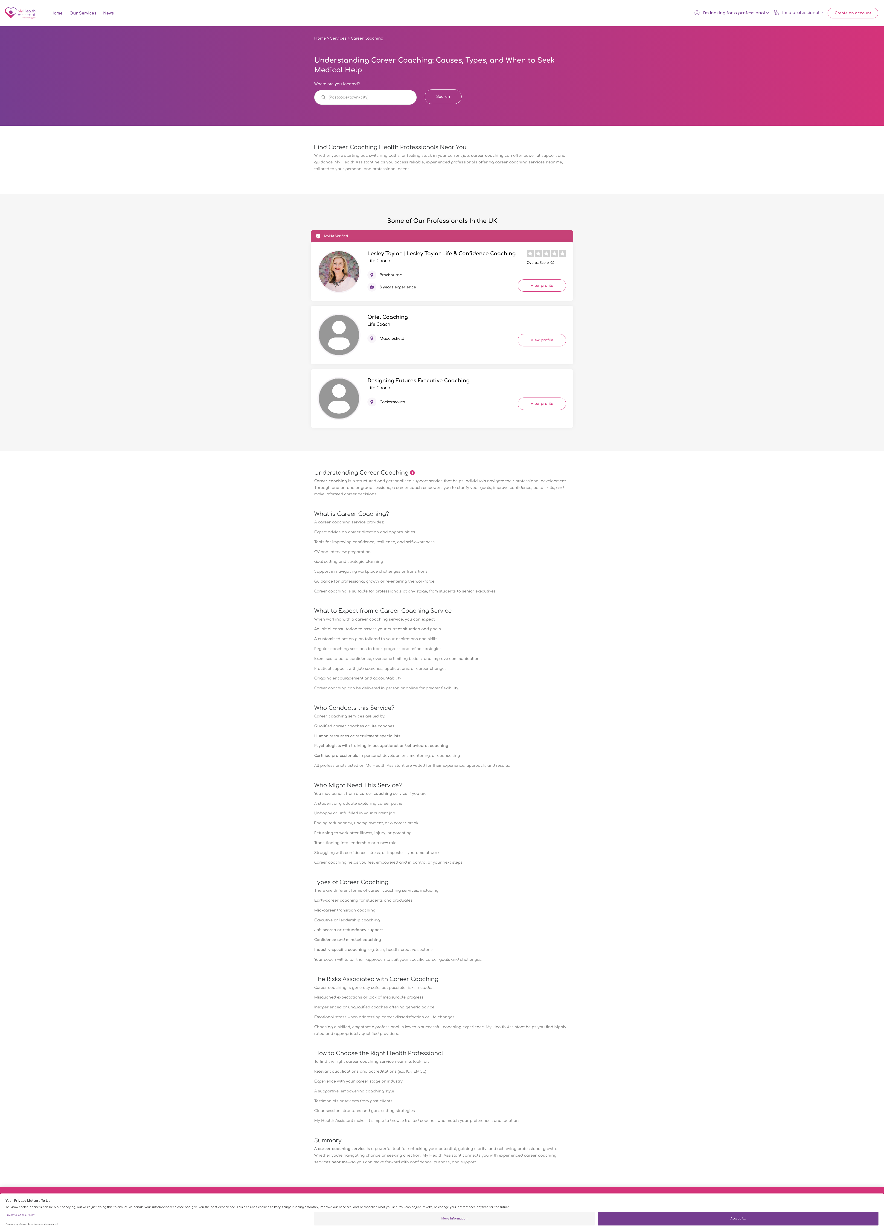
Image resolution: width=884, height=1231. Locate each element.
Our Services (83, 13)
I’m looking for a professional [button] (734, 13)
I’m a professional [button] (801, 13)
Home (56, 13)
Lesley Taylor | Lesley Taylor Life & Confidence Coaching (441, 253)
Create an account (853, 13)
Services (338, 38)
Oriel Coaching (387, 317)
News (108, 13)
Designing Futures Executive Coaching (418, 380)
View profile (542, 286)
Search (443, 97)
